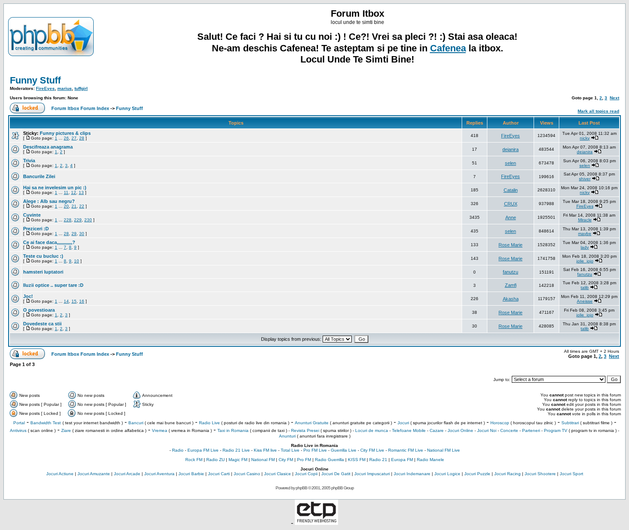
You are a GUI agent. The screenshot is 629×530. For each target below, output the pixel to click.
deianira (510, 149)
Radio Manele (430, 459)
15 (74, 301)
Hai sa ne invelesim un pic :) (54, 187)
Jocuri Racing (507, 473)
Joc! (28, 296)
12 (73, 192)
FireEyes (45, 88)
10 (76, 261)
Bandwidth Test (45, 422)
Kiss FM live (265, 450)
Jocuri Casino (247, 473)
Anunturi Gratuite (312, 422)
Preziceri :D (36, 228)
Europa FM (402, 459)
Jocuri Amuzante (93, 473)
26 (66, 138)
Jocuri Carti (219, 473)
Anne (510, 217)
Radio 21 (378, 459)
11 (66, 192)
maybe (584, 233)
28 (81, 138)
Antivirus (18, 430)
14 (66, 301)
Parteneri (531, 430)
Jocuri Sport (571, 473)
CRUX (510, 203)
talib (585, 287)
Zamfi (510, 285)
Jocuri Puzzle (477, 473)
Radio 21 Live (236, 450)
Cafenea (448, 48)
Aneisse (585, 301)
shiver (584, 178)
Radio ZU (215, 459)
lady (585, 247)
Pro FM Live (315, 450)
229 (78, 219)
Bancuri (135, 422)
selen (510, 163)
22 (81, 206)
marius (64, 88)
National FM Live (443, 450)
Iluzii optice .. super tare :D (53, 285)
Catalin (511, 190)
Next (614, 97)
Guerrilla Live (343, 450)
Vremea (159, 430)
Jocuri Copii (306, 473)
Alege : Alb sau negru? (49, 201)
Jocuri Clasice (277, 473)
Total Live (290, 450)
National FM (263, 459)
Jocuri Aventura (159, 473)
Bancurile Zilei (39, 176)
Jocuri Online (460, 430)
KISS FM (356, 459)
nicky (585, 138)
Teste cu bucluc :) (43, 256)
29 (74, 233)
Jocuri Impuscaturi (372, 473)
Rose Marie (510, 244)
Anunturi (287, 436)
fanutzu (510, 271)
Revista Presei (305, 430)
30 (81, 233)
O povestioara (39, 310)
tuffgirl (81, 88)
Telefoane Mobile (409, 430)
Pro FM (304, 459)
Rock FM (193, 459)
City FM (286, 459)
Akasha (511, 298)
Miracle (585, 219)
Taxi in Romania (233, 430)
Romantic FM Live (405, 450)
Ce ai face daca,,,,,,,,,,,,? (49, 242)
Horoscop (499, 422)
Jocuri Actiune (60, 473)
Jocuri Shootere (540, 473)
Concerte (509, 430)
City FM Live (372, 450)
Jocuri (403, 422)
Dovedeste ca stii (42, 323)
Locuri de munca (371, 430)
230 (88, 219)
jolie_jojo (584, 261)
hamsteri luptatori (43, 271)
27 (74, 138)
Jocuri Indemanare (412, 473)
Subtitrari (570, 422)
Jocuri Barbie (191, 473)
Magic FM (237, 459)
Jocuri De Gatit (335, 473)
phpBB (301, 487)
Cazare (437, 430)
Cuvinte (32, 214)
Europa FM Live (203, 450)
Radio (178, 450)
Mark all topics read (598, 111)
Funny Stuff (35, 80)
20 (66, 206)
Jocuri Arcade (127, 473)
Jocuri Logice (447, 473)
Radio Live (209, 422)
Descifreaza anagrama (48, 146)
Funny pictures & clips (65, 133)
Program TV (555, 430)
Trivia (29, 160)
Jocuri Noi (486, 430)
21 (74, 206)
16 (81, 301)
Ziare (66, 430)
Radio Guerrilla (329, 459)
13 (81, 192)
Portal (19, 422)
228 (67, 219)
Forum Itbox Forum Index (80, 108)
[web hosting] (316, 522)
